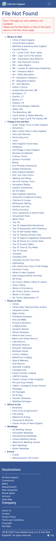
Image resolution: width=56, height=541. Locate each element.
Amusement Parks (21, 216)
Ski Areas (17, 278)
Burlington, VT (19, 93)
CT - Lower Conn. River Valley (27, 52)
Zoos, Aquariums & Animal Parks (28, 212)
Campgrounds (19, 370)
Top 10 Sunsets (19, 250)
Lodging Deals (19, 326)
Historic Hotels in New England (27, 379)
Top (52, 535)
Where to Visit (14, 36)
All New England (10, 477)
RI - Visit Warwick (21, 84)
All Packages (18, 392)
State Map (7, 499)
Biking (15, 162)
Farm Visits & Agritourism (24, 410)
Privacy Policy (9, 516)
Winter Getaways (20, 332)
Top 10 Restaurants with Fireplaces (29, 228)
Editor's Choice (19, 87)
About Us (6, 510)
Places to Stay (14, 300)
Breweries (17, 407)
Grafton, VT (18, 96)
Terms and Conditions (13, 520)
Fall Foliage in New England (25, 150)
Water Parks (18, 219)
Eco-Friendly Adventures (24, 165)
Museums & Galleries (22, 153)
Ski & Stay (17, 395)
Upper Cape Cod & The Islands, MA (29, 118)
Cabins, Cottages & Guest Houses (29, 385)
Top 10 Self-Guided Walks (25, 231)
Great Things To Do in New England (30, 124)
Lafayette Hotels (20, 310)
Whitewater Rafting (21, 203)
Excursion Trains (20, 269)
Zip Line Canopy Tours (23, 181)
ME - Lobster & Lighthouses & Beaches (31, 68)
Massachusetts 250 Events (25, 458)
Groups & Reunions (21, 322)
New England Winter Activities (27, 275)
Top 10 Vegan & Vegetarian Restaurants (31, 238)
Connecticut (8, 480)
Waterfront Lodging (22, 357)
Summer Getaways (21, 398)
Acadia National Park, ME (24, 90)
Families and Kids (21, 206)
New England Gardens (23, 172)
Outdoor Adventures (22, 187)
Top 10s (16, 222)
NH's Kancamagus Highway (25, 106)
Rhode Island (8, 493)
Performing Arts (20, 137)
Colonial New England (23, 43)
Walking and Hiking (21, 178)
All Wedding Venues (22, 429)
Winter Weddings (20, 448)
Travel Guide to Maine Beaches (27, 115)
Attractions (17, 128)
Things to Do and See (18, 121)
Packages (17, 388)
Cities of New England (23, 40)
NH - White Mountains (23, 74)
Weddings (12, 426)
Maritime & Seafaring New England (29, 46)
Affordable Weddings (22, 432)
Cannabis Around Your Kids (25, 260)
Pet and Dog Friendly (22, 382)
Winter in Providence (22, 288)
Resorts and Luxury (22, 335)
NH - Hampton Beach (22, 71)
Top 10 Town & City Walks (25, 247)
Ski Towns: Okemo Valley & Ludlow (29, 282)
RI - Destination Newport (24, 77)
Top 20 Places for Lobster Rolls (27, 241)
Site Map (6, 526)
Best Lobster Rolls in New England (29, 131)
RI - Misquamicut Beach (24, 80)
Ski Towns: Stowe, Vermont (25, 291)
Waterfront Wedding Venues (26, 442)
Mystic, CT (17, 99)
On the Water (18, 190)
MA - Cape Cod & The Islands (27, 55)
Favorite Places (19, 49)
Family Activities (20, 209)
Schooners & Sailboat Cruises (26, 197)
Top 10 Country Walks (23, 244)
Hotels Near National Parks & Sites (29, 307)
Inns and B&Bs (19, 319)
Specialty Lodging (21, 366)
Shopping (17, 146)
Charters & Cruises (21, 200)
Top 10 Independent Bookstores (28, 225)
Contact (6, 513)
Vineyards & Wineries (22, 420)
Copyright (7, 523)
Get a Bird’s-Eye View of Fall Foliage (30, 266)
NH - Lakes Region (21, 65)
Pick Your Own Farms (22, 175)
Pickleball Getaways (22, 316)
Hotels (15, 304)
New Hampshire (10, 490)
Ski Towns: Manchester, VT (25, 297)
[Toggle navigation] (49, 3)
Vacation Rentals (20, 329)
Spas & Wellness (20, 360)
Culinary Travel (19, 156)
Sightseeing (18, 263)
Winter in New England (23, 272)
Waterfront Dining (21, 417)
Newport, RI (18, 102)
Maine (5, 483)
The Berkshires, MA (21, 112)
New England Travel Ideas (25, 143)
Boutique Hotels (20, 351)
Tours (15, 140)
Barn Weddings (19, 445)
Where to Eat (14, 404)
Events (10, 451)
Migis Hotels (18, 313)
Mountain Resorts (21, 344)
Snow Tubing (18, 285)
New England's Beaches (24, 194)
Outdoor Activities (21, 159)
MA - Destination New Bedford (27, 58)
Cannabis (16, 253)
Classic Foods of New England (27, 423)
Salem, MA (17, 109)
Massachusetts (9, 486)
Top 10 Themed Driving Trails (26, 234)
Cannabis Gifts (19, 256)
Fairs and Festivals (21, 134)
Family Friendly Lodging (24, 373)
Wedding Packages (21, 401)
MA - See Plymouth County (25, 62)
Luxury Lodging (20, 354)
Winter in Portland (21, 294)
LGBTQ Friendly (20, 376)
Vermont (6, 496)
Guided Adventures (21, 168)
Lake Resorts (18, 341)
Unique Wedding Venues (24, 439)
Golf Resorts (18, 363)
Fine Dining (17, 414)
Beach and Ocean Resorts (25, 338)
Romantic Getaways (22, 348)
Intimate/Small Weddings (24, 436)
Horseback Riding (21, 184)
